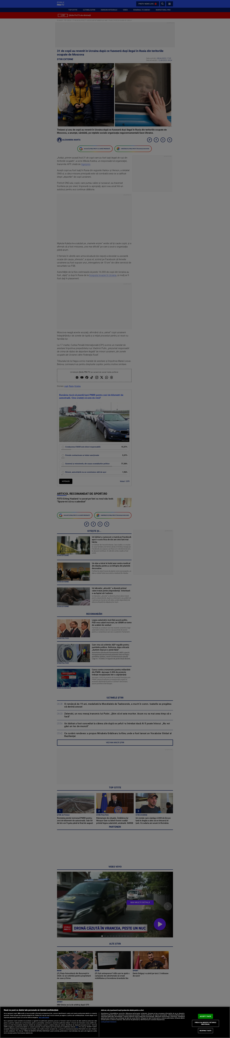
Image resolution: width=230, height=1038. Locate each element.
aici (77, 1027)
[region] (115, 1022)
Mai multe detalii (44, 1017)
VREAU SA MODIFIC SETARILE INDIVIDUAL (205, 1023)
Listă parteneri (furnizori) (108, 1022)
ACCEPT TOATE (205, 1016)
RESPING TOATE (205, 1031)
